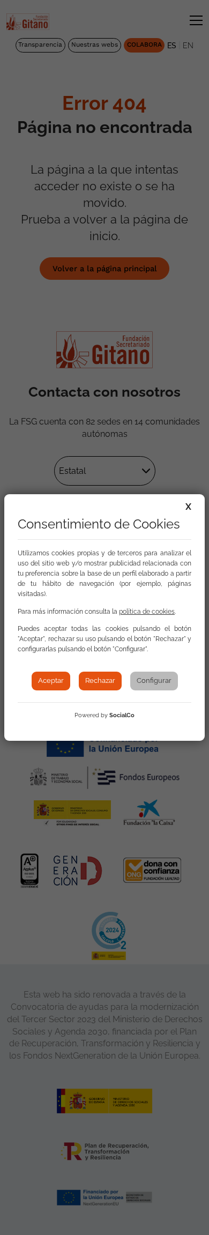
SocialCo (122, 715)
